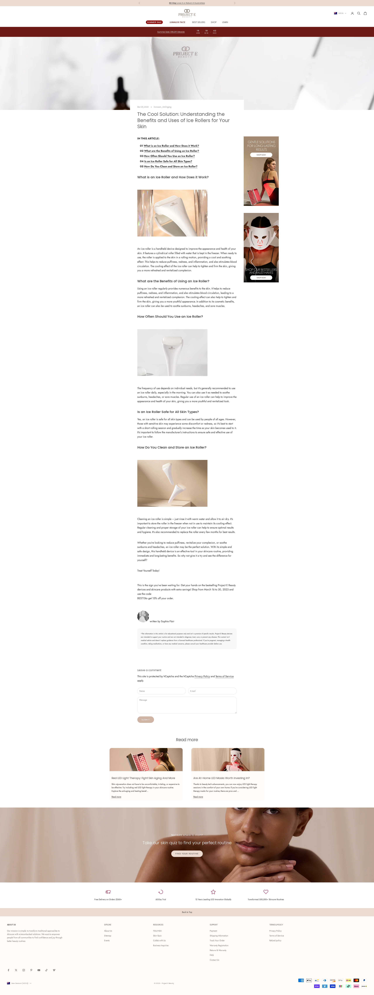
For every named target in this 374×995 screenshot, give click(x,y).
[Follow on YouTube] (38, 970)
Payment (213, 930)
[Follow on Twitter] (16, 970)
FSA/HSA (157, 930)
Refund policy (275, 940)
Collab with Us (159, 940)
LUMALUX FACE (177, 22)
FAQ (212, 955)
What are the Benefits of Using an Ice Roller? (171, 151)
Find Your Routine (187, 853)
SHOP (213, 22)
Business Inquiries (161, 945)
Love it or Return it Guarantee (187, 2)
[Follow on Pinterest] (31, 970)
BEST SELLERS (198, 22)
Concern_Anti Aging (162, 107)
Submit (146, 719)
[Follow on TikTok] (46, 970)
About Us (108, 930)
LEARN (225, 22)
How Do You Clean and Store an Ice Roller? (170, 166)
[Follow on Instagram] (23, 970)
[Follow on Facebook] (8, 970)
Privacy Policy (202, 676)
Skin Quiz (157, 935)
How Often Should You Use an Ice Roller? (169, 156)
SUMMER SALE (154, 22)
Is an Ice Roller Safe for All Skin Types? (168, 161)
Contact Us (214, 959)
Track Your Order (217, 940)
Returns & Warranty (218, 950)
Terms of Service (224, 676)
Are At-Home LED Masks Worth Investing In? (221, 778)
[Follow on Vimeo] (54, 970)
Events (107, 940)
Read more (116, 796)
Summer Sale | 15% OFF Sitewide (171, 32)
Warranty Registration (219, 945)
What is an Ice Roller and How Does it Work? (171, 146)
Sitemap (107, 935)
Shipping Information (219, 935)
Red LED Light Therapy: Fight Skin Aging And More (143, 778)
